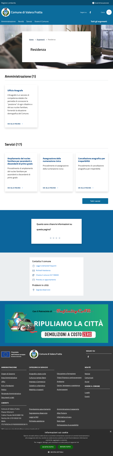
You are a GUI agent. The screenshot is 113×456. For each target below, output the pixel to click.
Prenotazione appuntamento (40, 409)
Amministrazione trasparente (68, 409)
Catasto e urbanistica (37, 385)
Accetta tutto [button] (48, 447)
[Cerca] (109, 12)
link (78, 442)
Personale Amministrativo (11, 393)
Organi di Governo (8, 373)
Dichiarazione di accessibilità (67, 425)
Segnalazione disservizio (38, 413)
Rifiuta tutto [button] (65, 447)
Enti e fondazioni (7, 385)
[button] (56, 452)
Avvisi (87, 381)
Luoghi (87, 392)
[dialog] (56, 442)
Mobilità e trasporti (36, 389)
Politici (3, 389)
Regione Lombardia (8, 3)
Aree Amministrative (9, 377)
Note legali (61, 421)
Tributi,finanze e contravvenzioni (69, 377)
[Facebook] (89, 12)
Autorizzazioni (62, 389)
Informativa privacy (64, 417)
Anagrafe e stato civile (37, 373)
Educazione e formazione (66, 373)
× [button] (110, 431)
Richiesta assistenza (36, 421)
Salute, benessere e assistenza (68, 385)
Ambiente (60, 381)
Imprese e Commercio (37, 381)
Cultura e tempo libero (37, 377)
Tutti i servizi (95, 201)
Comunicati (89, 377)
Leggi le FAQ (33, 417)
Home (31, 39)
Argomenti (41, 39)
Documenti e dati (7, 397)
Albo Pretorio (62, 413)
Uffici (3, 381)
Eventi (87, 396)
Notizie (87, 373)
